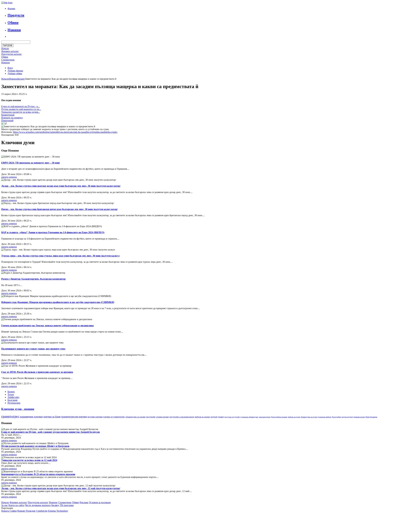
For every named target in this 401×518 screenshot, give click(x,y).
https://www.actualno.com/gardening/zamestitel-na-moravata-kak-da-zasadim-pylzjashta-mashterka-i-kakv (65, 132)
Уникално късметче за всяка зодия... (20, 112)
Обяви (13, 23)
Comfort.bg (41, 511)
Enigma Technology (58, 511)
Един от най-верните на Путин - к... (20, 106)
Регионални (14, 403)
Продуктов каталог (38, 502)
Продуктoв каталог (11, 54)
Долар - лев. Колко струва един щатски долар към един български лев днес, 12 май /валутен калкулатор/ (60, 488)
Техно (11, 394)
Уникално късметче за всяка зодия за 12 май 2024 (29, 460)
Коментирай (7, 114)
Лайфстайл (13, 397)
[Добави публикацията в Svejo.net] (5, 123)
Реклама (84, 502)
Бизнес (21, 78)
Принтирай (7, 120)
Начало (5, 48)
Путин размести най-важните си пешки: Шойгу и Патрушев (35, 446)
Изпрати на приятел (12, 117)
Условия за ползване (100, 502)
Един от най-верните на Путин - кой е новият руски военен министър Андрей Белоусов (50, 432)
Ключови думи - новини (17, 409)
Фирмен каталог (10, 51)
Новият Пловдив (26, 511)
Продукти (16, 15)
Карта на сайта (16, 505)
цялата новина (9, 177)
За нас (4, 505)
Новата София (9, 511)
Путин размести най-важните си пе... (21, 109)
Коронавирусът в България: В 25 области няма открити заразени (38, 474)
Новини (14, 30)
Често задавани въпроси (38, 505)
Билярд (55, 505)
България (12, 400)
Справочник (8, 59)
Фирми (11, 8)
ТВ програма (67, 505)
